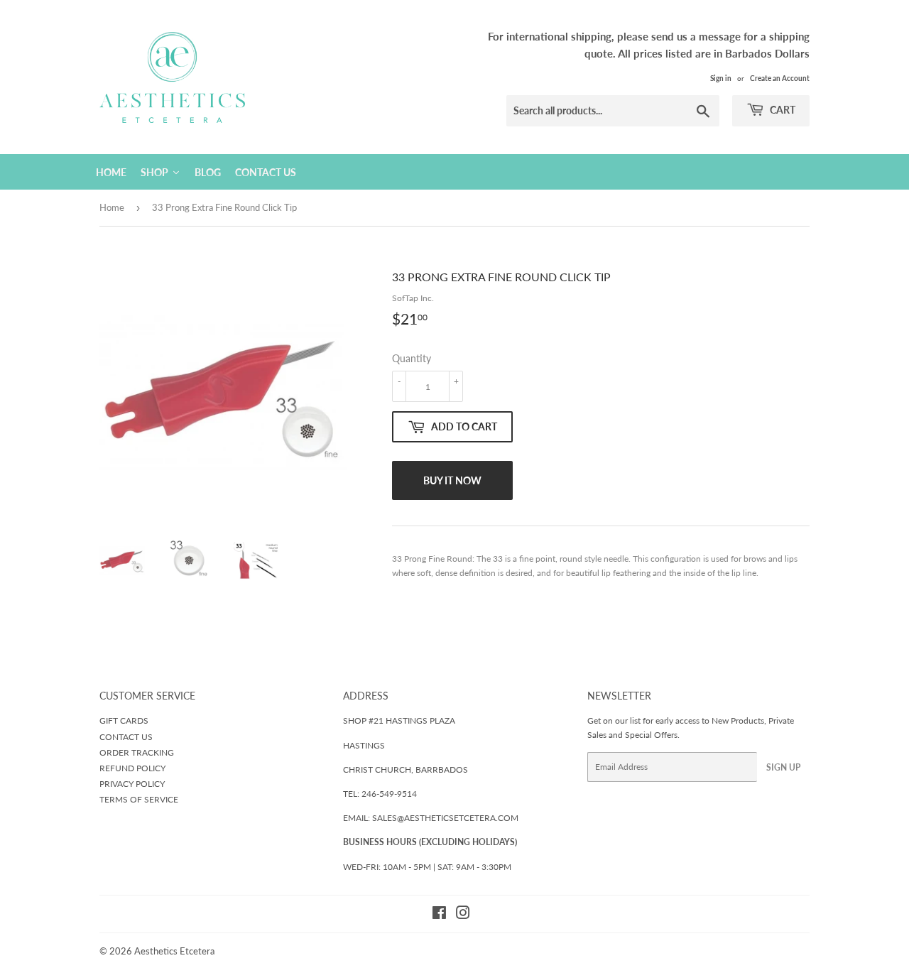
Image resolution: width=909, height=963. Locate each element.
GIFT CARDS (123, 720)
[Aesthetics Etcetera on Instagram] (463, 915)
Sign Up (783, 767)
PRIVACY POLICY (132, 783)
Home (111, 207)
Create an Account (780, 78)
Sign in (720, 78)
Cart (781, 110)
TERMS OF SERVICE (138, 799)
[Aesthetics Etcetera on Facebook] (439, 915)
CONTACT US (126, 736)
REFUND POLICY (132, 768)
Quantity (411, 358)
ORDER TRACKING (136, 752)
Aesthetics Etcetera (174, 951)
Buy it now (452, 480)
